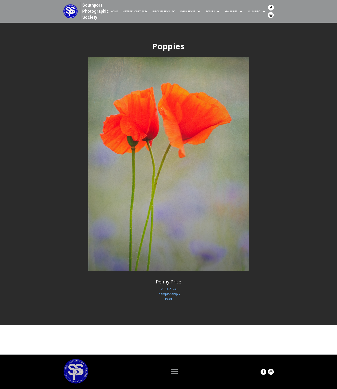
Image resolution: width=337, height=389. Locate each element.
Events (210, 11)
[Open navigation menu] (174, 371)
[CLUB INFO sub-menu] (264, 11)
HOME (114, 11)
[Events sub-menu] (219, 11)
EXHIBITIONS (187, 11)
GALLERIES (231, 11)
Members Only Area (135, 11)
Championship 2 (168, 294)
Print (168, 299)
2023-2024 (168, 289)
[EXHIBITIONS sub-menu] (199, 11)
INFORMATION (161, 11)
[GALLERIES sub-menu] (241, 11)
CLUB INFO (254, 11)
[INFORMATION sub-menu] (174, 11)
